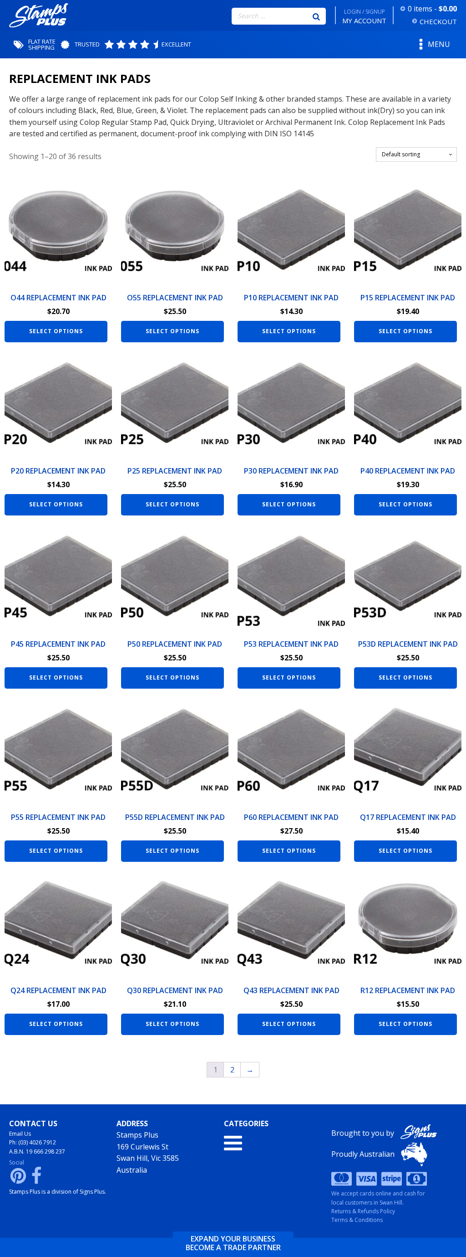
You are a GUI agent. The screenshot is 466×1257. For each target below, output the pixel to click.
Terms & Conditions (357, 1220)
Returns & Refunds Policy (363, 1211)
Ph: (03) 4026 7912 (32, 1142)
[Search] (316, 16)
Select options (56, 331)
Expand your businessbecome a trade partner (233, 1243)
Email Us (20, 1134)
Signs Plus (92, 1191)
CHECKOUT (438, 21)
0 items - (432, 9)
